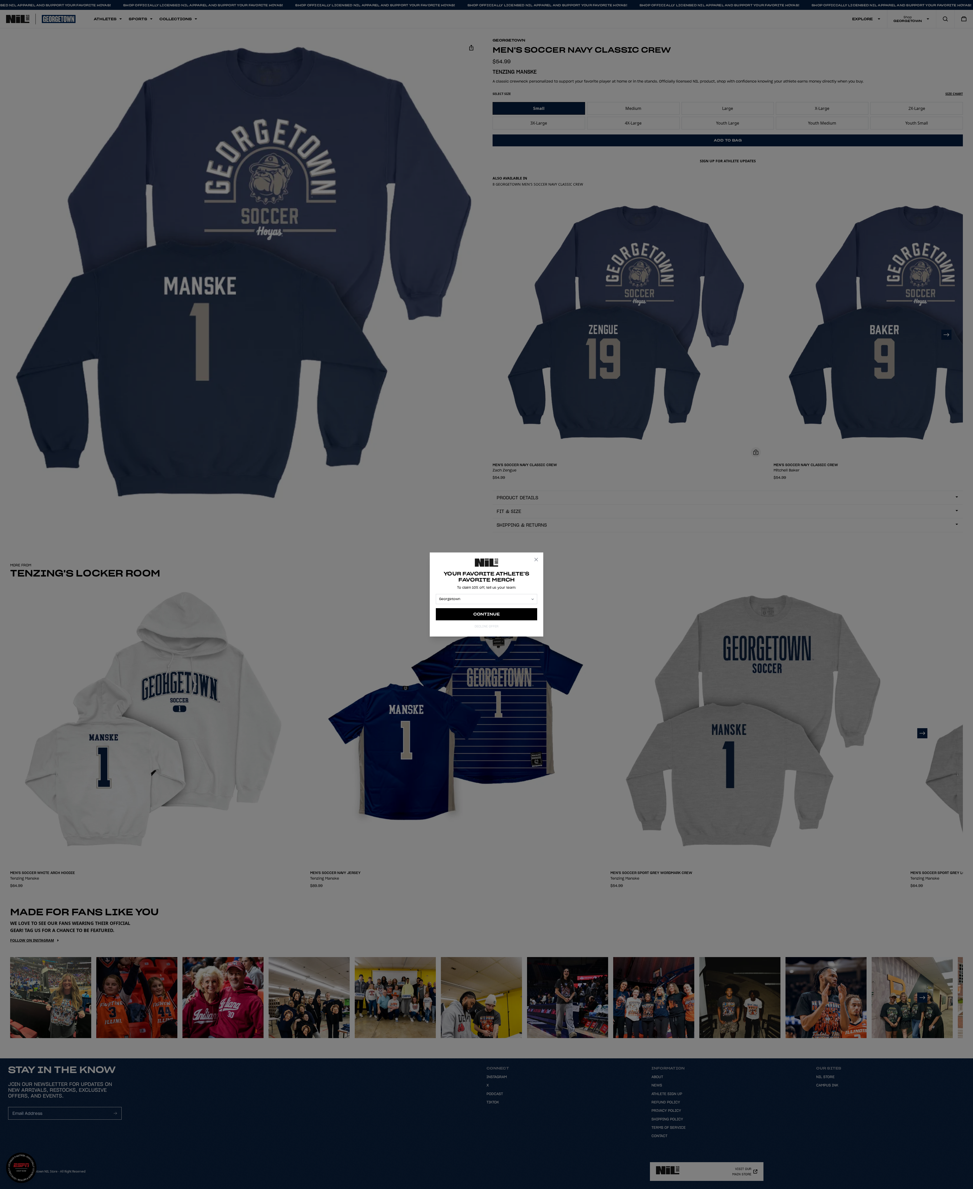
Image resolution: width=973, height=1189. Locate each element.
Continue (486, 614)
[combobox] (484, 599)
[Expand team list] (532, 599)
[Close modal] (536, 559)
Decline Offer (486, 626)
